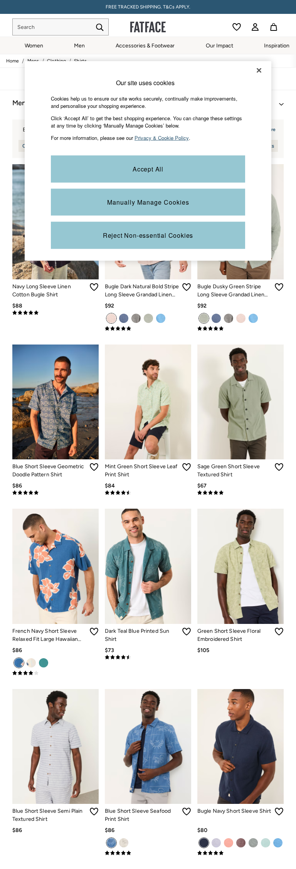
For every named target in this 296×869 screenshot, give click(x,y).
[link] (255, 26)
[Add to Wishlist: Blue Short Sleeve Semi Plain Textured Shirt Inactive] (94, 811)
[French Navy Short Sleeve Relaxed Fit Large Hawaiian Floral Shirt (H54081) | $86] (55, 566)
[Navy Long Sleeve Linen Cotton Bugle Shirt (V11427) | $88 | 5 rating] (55, 313)
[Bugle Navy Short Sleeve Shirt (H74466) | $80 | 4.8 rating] (240, 853)
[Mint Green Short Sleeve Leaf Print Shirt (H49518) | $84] (148, 402)
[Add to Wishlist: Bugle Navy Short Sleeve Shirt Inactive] (279, 811)
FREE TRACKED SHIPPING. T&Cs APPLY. (148, 7)
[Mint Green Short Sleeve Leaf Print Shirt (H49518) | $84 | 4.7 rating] (148, 493)
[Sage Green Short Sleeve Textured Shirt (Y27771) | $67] (240, 402)
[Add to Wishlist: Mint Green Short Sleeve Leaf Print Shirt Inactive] (186, 467)
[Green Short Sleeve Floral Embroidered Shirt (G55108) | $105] (240, 566)
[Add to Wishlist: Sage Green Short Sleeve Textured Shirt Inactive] (279, 467)
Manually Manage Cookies (148, 202)
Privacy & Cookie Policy (162, 137)
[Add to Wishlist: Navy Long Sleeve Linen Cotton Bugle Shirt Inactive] (94, 287)
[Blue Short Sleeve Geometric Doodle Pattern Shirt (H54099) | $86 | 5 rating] (55, 493)
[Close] (259, 70)
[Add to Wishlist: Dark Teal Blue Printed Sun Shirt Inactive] (186, 631)
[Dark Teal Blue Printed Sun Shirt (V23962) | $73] (148, 566)
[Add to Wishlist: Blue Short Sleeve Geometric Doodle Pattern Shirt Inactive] (94, 467)
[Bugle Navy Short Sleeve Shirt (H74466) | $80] (240, 746)
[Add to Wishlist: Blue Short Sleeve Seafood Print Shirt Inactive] (186, 811)
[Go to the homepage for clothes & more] (148, 27)
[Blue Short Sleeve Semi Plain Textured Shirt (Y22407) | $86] (55, 746)
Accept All (148, 169)
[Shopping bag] (273, 26)
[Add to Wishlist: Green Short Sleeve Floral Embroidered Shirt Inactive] (279, 631)
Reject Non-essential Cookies (148, 235)
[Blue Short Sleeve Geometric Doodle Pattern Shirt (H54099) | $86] (55, 402)
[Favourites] (236, 26)
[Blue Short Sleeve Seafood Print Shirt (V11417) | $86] (148, 746)
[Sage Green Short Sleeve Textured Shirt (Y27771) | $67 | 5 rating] (240, 493)
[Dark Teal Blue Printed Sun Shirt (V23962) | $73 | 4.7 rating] (148, 657)
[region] (148, 161)
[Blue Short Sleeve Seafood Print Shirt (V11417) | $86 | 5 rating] (148, 853)
